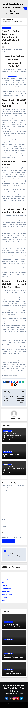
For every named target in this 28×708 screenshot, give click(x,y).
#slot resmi (16, 49)
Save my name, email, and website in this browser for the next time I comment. (13, 536)
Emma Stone (10, 47)
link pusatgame (6, 591)
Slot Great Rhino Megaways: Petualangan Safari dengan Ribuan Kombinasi (13, 673)
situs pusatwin (6, 579)
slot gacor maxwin (7, 594)
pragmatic (4, 597)
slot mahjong (5, 600)
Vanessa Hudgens (10, 437)
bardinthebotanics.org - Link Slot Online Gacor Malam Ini (13, 7)
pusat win (4, 574)
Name (4, 512)
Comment (5, 490)
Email (4, 519)
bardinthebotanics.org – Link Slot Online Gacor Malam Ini (14, 688)
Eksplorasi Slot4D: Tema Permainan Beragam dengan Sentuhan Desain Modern (12, 435)
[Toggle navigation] (2, 8)
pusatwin (4, 585)
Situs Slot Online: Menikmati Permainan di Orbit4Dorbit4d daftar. (11, 37)
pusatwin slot (5, 577)
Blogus (22, 703)
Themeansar (14, 706)
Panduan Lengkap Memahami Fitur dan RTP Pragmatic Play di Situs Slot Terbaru (13, 468)
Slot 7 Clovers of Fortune (11, 454)
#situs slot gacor (8, 49)
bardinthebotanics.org (10, 556)
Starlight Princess (6, 588)
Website (4, 526)
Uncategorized (7, 28)
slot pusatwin (5, 582)
